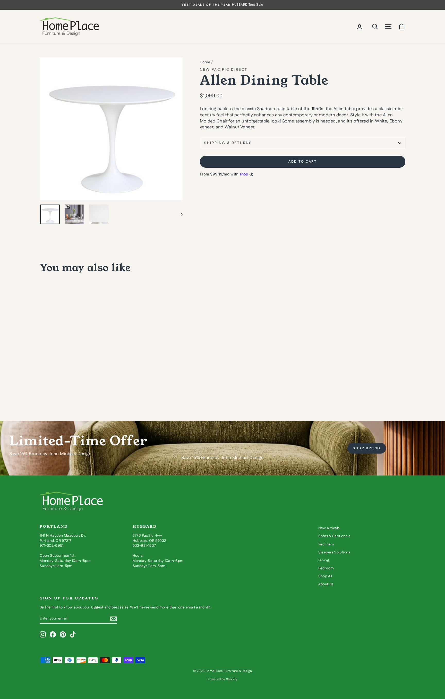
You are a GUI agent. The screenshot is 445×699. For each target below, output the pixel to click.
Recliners (326, 544)
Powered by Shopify (222, 679)
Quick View (83, 366)
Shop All (325, 576)
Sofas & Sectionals (334, 536)
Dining (323, 560)
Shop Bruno (367, 448)
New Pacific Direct (223, 69)
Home (205, 62)
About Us (325, 584)
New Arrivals (329, 528)
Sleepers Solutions (334, 552)
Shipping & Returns (228, 143)
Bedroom (326, 568)
